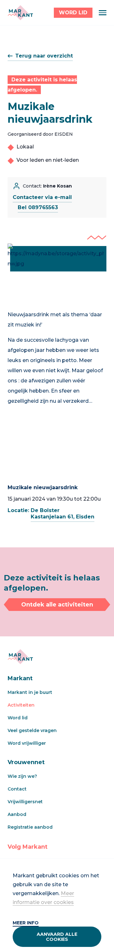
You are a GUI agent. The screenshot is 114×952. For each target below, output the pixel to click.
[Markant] (20, 12)
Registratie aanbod (30, 827)
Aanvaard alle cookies (57, 936)
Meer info (26, 923)
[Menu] (102, 13)
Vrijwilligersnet (25, 802)
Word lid (18, 718)
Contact (17, 789)
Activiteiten (21, 705)
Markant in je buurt (30, 692)
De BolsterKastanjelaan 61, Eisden (62, 513)
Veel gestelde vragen (32, 730)
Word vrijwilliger (27, 743)
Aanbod (17, 814)
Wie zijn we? (22, 776)
